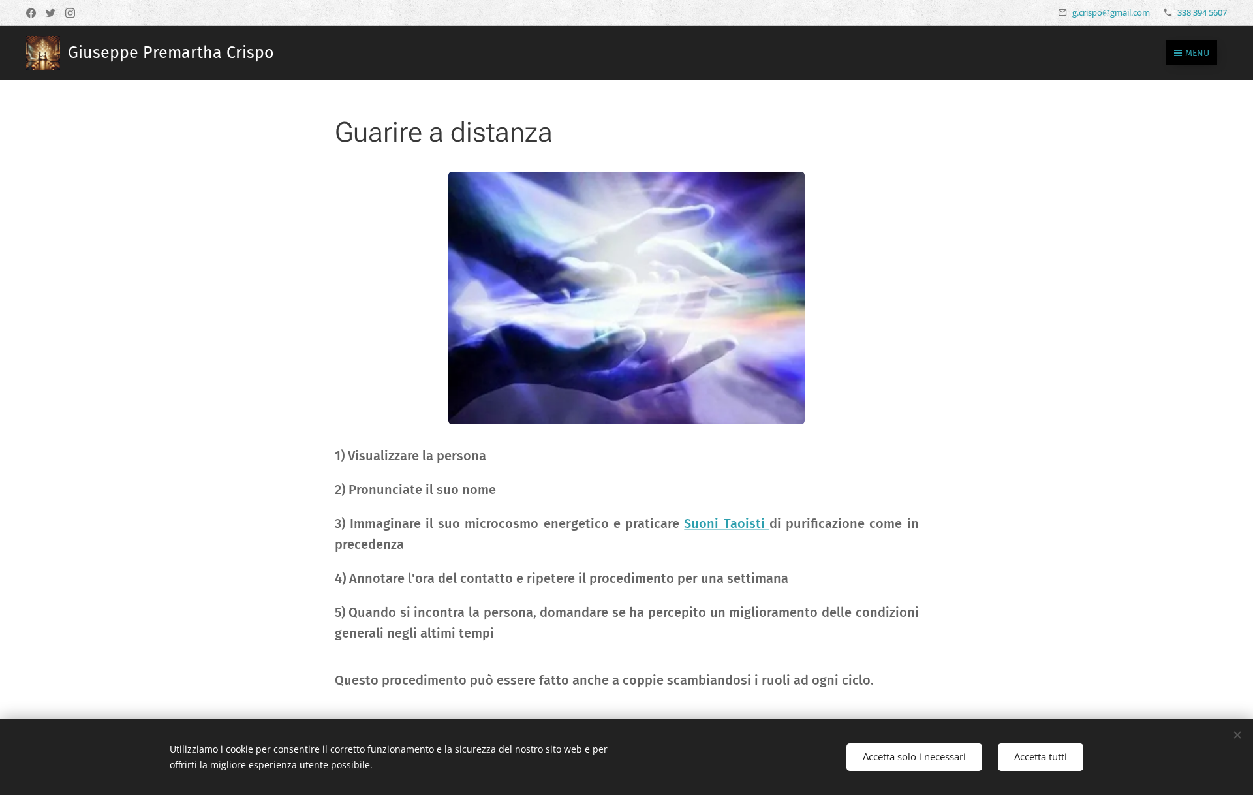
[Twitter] (50, 13)
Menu (1197, 53)
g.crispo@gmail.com (1111, 12)
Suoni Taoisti (726, 523)
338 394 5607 (1202, 12)
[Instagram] (70, 13)
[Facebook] (31, 13)
